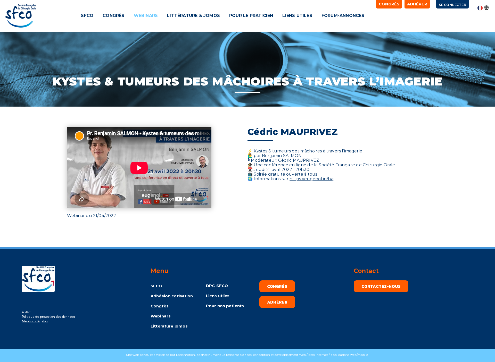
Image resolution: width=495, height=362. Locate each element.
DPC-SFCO (217, 285)
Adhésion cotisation (172, 296)
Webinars (161, 316)
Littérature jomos (169, 326)
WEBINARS (146, 15)
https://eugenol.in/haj (312, 178)
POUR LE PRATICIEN (251, 15)
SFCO (87, 15)
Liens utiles (218, 295)
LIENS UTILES (297, 15)
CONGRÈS (113, 15)
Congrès (160, 306)
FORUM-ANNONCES (343, 15)
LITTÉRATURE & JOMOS (193, 15)
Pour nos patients (225, 305)
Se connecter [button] (452, 4)
